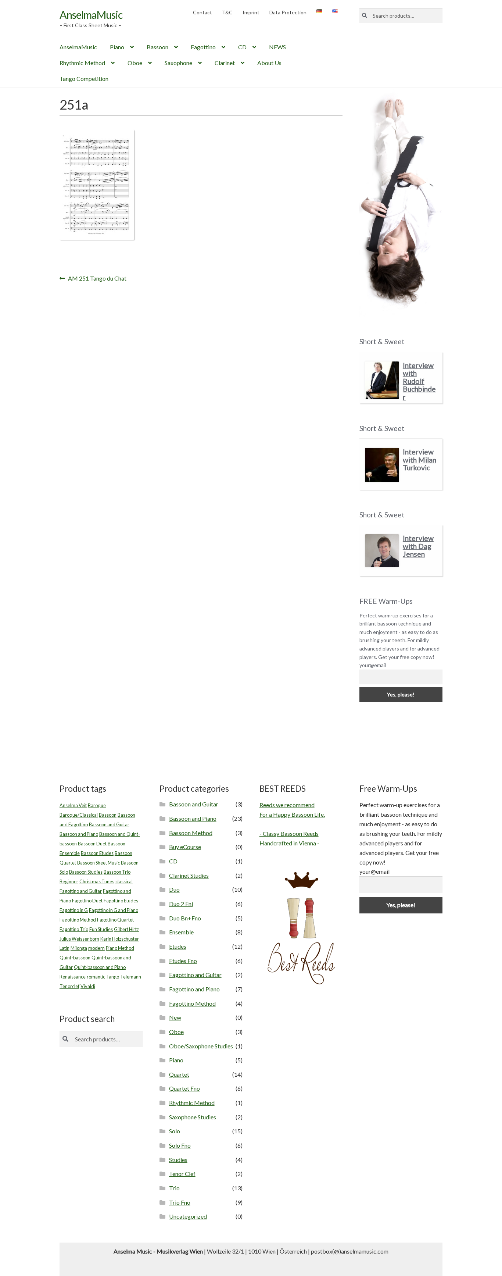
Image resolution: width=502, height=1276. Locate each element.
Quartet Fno (184, 1088)
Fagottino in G (74, 910)
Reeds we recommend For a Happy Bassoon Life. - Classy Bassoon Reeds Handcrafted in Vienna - (292, 823)
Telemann (130, 977)
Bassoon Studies (86, 872)
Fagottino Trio (74, 929)
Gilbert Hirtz (126, 929)
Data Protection (287, 12)
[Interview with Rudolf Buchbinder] (382, 380)
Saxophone (178, 62)
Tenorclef (69, 986)
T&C (227, 12)
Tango (112, 977)
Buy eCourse (185, 846)
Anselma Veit (73, 805)
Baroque (97, 805)
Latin (64, 948)
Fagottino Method (78, 920)
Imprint (251, 12)
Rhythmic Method (82, 62)
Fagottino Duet (87, 900)
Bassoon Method (190, 832)
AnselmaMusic (91, 14)
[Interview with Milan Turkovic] (382, 465)
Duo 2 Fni (181, 903)
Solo (174, 1130)
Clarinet (225, 62)
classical (124, 881)
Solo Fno (180, 1145)
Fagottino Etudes (121, 900)
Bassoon (157, 46)
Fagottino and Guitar (81, 891)
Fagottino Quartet (115, 920)
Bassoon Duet (92, 843)
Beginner (69, 881)
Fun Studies (101, 929)
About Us (269, 62)
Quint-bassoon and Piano (100, 967)
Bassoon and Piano (79, 834)
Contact (202, 12)
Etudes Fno (183, 960)
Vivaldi (87, 986)
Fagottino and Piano (194, 988)
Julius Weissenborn (79, 939)
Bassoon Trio (117, 872)
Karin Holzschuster (119, 939)
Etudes (177, 946)
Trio (174, 1187)
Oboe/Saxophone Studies (201, 1045)
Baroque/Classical (79, 815)
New (175, 1017)
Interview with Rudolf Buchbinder (419, 381)
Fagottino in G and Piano (113, 910)
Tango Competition (84, 78)
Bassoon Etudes (97, 853)
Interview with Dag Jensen (418, 546)
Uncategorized (188, 1216)
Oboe (135, 62)
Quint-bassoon (75, 957)
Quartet (179, 1074)
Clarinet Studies (189, 875)
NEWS (277, 46)
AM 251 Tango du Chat (97, 279)
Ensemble (181, 932)
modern (96, 948)
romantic (96, 977)
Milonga (79, 948)
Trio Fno (179, 1202)
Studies (178, 1159)
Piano (117, 46)
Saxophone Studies (192, 1116)
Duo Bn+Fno (185, 918)
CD (242, 46)
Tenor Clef (182, 1173)
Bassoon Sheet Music (98, 863)
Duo (174, 889)
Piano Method (120, 948)
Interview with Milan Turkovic (419, 460)
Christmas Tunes (96, 881)
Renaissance (73, 977)
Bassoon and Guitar (109, 824)
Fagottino (203, 46)
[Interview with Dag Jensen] (382, 550)
